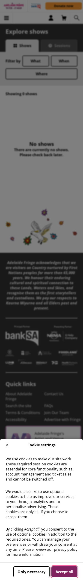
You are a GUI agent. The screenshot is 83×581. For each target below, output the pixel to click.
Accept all (64, 571)
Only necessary (31, 571)
